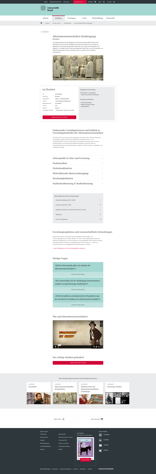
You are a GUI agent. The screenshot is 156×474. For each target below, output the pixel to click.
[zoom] (78, 67)
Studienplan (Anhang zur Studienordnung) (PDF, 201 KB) (71, 209)
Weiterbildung (97, 18)
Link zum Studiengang (62, 219)
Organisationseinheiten (55, 1)
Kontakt (90, 469)
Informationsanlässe (86, 102)
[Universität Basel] (49, 8)
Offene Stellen (62, 434)
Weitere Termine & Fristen (88, 104)
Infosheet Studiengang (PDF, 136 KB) (65, 200)
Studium (58, 18)
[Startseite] (41, 23)
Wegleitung (59, 214)
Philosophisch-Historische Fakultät (65, 110)
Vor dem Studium (57, 23)
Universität (110, 18)
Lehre (84, 18)
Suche (99, 2)
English (46, 1)
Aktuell (45, 18)
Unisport (42, 449)
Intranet (60, 449)
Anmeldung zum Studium (59, 117)
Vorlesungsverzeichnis (64, 446)
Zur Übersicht (44, 31)
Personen (109, 2)
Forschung (71, 18)
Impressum (55, 469)
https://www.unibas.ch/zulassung (90, 94)
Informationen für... (79, 1)
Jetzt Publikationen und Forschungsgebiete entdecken (69, 248)
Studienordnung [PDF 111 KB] (63, 205)
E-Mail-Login (43, 434)
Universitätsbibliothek (45, 446)
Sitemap (76, 469)
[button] (102, 158)
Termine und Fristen (63, 443)
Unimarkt (42, 440)
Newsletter (82, 469)
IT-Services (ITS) (62, 440)
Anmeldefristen (85, 106)
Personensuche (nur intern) (65, 437)
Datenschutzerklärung (65, 469)
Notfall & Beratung (44, 443)
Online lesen (85, 459)
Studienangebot (67, 23)
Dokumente (66, 1)
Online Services (44, 437)
